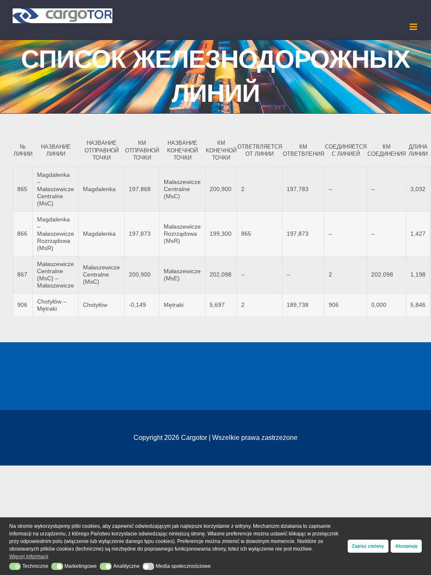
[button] (15, 566)
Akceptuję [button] (406, 545)
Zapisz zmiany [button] (368, 545)
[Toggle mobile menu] (414, 26)
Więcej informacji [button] (28, 556)
